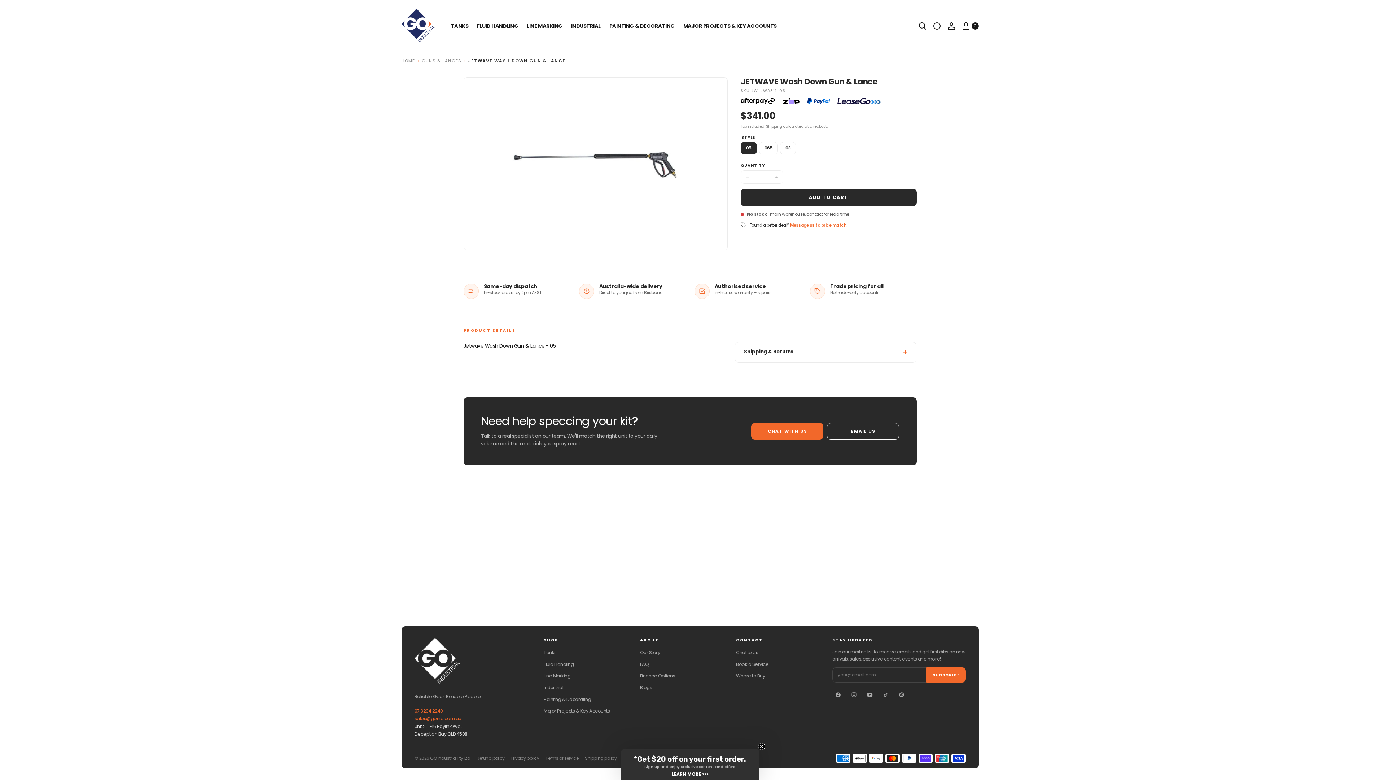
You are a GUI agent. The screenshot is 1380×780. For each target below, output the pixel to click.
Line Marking (544, 26)
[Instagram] (854, 695)
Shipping (774, 126)
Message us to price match (818, 225)
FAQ (644, 664)
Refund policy (491, 758)
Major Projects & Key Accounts (577, 710)
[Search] (922, 26)
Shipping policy (601, 758)
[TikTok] (885, 695)
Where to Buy (750, 675)
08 (787, 148)
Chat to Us (747, 652)
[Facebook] (838, 695)
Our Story (650, 652)
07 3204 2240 (429, 711)
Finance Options (657, 675)
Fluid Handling (497, 26)
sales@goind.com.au (438, 718)
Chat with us (787, 431)
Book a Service (752, 664)
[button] (937, 26)
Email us (863, 431)
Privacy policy (525, 758)
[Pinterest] (901, 695)
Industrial (586, 26)
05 (749, 148)
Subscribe (946, 675)
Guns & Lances (442, 61)
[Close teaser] (761, 746)
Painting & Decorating (642, 26)
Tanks (550, 652)
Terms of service (562, 758)
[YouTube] (870, 695)
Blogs (646, 687)
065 (769, 148)
